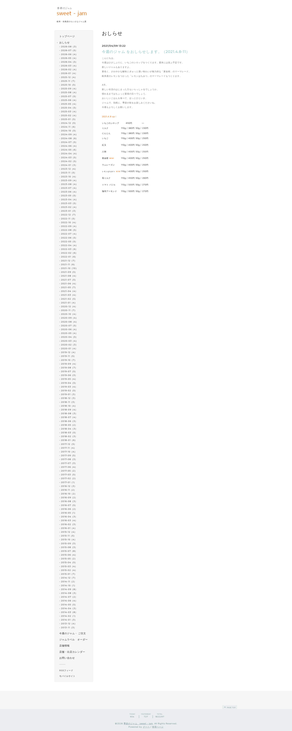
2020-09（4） (69, 317)
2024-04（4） (69, 153)
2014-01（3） (69, 619)
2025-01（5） (69, 119)
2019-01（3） (69, 394)
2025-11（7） (68, 81)
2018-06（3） (69, 421)
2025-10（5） (69, 84)
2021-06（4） (69, 283)
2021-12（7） (68, 260)
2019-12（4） (69, 352)
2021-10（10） (69, 268)
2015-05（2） (69, 558)
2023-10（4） (69, 176)
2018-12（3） (69, 398)
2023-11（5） (68, 172)
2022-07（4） (69, 233)
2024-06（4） (69, 146)
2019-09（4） (69, 363)
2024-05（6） (69, 149)
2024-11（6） (69, 126)
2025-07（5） (69, 96)
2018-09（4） (69, 409)
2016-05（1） (68, 512)
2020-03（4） (69, 341)
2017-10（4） (69, 451)
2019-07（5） (69, 371)
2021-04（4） (69, 291)
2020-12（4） (69, 306)
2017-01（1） (68, 482)
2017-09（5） (69, 455)
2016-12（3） (68, 486)
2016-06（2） (69, 509)
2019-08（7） (69, 367)
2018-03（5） (69, 432)
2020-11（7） (69, 310)
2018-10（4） (69, 405)
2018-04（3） (69, 428)
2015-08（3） (69, 547)
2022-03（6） (69, 249)
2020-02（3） (69, 344)
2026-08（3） (69, 46)
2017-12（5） (68, 444)
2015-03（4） (69, 566)
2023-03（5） (69, 203)
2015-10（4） (69, 539)
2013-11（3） (68, 627)
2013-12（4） (69, 623)
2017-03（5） (69, 474)
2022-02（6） (69, 253)
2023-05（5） (69, 195)
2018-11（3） (68, 402)
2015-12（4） (68, 532)
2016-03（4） (69, 520)
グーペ (146, 727)
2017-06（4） (69, 467)
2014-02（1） (69, 616)
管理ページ (157, 727)
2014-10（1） (68, 585)
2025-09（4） (69, 88)
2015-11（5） (68, 535)
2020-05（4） (69, 333)
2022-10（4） (69, 222)
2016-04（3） (69, 516)
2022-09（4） (69, 226)
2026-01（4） (69, 73)
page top (231, 707)
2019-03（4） (69, 386)
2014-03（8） (69, 612)
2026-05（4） (69, 58)
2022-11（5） (68, 218)
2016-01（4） (69, 528)
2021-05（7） (69, 287)
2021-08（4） (69, 275)
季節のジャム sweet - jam (138, 723)
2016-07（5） (69, 505)
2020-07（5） (69, 325)
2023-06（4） (69, 191)
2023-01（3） (69, 211)
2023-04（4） (69, 199)
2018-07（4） (69, 417)
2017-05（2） (69, 470)
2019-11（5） (68, 356)
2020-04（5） (69, 337)
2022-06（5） (69, 237)
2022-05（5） (69, 241)
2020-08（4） (69, 321)
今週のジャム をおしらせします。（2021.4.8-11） (146, 51)
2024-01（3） (69, 165)
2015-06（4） (69, 554)
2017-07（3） (69, 463)
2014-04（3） (69, 608)
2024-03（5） (69, 157)
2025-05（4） (69, 104)
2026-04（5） (69, 62)
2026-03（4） (69, 65)
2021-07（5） (69, 279)
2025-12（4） (69, 77)
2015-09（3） (69, 543)
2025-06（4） (69, 100)
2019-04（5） (69, 383)
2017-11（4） (68, 448)
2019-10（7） (69, 360)
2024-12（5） (69, 123)
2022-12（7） (69, 214)
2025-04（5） (69, 107)
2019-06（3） (69, 375)
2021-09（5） (69, 272)
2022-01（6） (69, 256)
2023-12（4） (69, 169)
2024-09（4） (69, 134)
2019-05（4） (69, 379)
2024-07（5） (69, 142)
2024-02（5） (69, 161)
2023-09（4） (69, 180)
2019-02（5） (69, 390)
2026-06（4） (69, 54)
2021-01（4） (69, 302)
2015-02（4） (69, 570)
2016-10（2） (69, 493)
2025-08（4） (69, 92)
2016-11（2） (68, 490)
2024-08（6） (69, 138)
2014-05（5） (69, 604)
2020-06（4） (69, 329)
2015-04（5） (69, 562)
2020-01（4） (69, 348)
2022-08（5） (69, 230)
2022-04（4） (69, 245)
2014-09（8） (69, 589)
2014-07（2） (69, 597)
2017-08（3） (69, 459)
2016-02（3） (69, 524)
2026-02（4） (69, 69)
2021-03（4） (69, 295)
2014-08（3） (69, 593)
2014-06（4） (69, 600)
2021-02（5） (69, 299)
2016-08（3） (69, 501)
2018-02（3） (69, 436)
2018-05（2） (69, 425)
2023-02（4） (69, 207)
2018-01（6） (69, 440)
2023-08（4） (69, 184)
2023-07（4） (69, 188)
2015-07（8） (69, 551)
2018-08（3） (69, 413)
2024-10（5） (69, 130)
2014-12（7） (69, 577)
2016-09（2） (69, 497)
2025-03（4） (69, 111)
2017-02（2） (69, 478)
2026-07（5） (69, 50)
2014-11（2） (68, 581)
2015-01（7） (68, 574)
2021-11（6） (68, 264)
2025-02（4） (69, 115)
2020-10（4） (69, 314)
